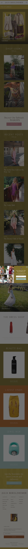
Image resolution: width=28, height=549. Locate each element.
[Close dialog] (27, 267)
